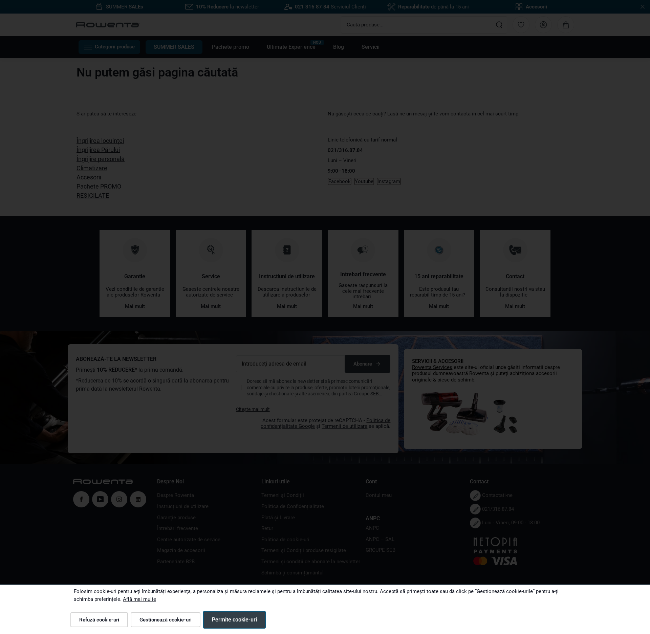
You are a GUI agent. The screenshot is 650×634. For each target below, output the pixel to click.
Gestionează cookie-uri (165, 620)
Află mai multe (139, 599)
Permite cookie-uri (234, 619)
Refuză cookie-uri (99, 620)
